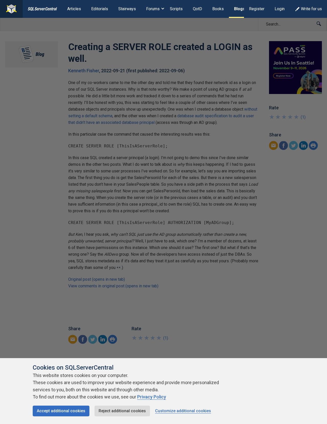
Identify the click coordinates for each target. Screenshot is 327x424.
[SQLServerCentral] (11, 9)
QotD (197, 8)
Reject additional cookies (122, 410)
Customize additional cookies (183, 410)
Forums (153, 8)
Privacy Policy (151, 396)
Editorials (99, 8)
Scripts (176, 8)
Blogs (239, 8)
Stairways (127, 8)
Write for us (311, 8)
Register (256, 8)
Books (218, 8)
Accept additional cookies (61, 410)
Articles (74, 8)
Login (280, 8)
